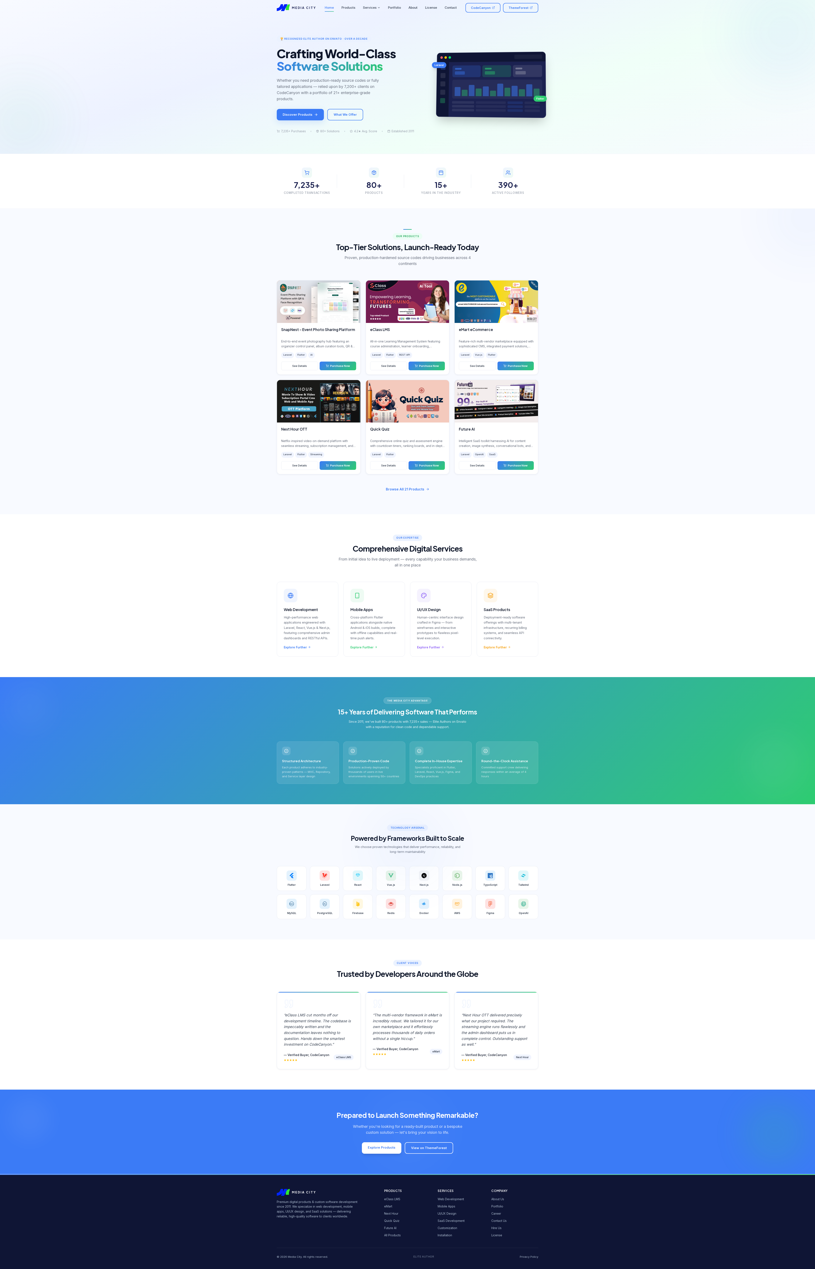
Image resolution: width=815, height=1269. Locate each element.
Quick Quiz (391, 1221)
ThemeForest (518, 8)
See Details (299, 366)
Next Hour (391, 1213)
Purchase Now (340, 366)
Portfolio (394, 8)
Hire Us (496, 1228)
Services (370, 8)
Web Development (451, 1199)
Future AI (390, 1228)
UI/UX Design (447, 1213)
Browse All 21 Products (405, 489)
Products (348, 8)
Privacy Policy (529, 1256)
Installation (445, 1235)
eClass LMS (392, 1199)
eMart (388, 1206)
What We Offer (345, 115)
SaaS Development (451, 1221)
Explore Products (381, 1147)
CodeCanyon (481, 8)
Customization (447, 1228)
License (431, 8)
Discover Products (297, 115)
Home (329, 8)
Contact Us (499, 1221)
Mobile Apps (446, 1206)
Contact (451, 8)
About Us (497, 1199)
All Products (392, 1235)
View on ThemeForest (429, 1148)
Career (496, 1213)
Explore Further (295, 647)
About (413, 8)
